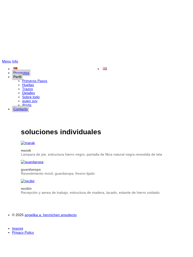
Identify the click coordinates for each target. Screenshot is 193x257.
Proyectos (21, 73)
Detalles (28, 93)
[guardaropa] (32, 162)
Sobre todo (31, 97)
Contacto (20, 109)
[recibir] (28, 181)
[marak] (28, 143)
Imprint (17, 228)
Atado (26, 105)
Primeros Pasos (34, 81)
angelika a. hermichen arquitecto (96, 31)
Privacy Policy (23, 232)
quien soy (29, 101)
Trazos (27, 89)
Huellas (28, 85)
